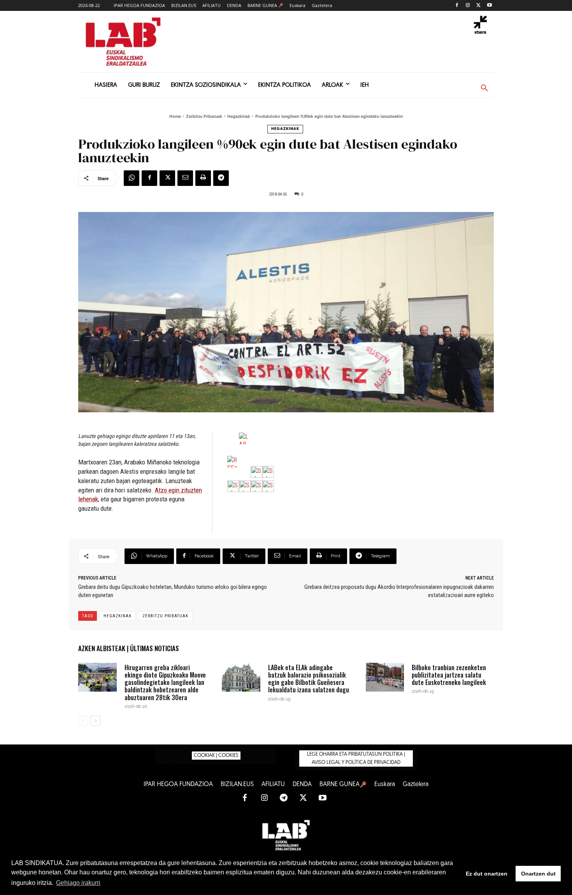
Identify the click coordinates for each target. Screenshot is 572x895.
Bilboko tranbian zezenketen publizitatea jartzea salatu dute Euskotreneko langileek (449, 675)
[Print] (203, 178)
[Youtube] (489, 5)
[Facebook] (457, 5)
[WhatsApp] (131, 178)
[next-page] (95, 721)
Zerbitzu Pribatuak (204, 117)
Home (175, 117)
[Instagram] (467, 5)
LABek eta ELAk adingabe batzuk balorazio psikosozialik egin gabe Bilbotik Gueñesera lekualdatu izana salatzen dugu (308, 679)
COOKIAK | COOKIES (216, 755)
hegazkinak (118, 615)
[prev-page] (83, 721)
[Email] (185, 178)
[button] (484, 88)
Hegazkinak (238, 117)
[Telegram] (221, 178)
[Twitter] (478, 5)
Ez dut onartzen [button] (486, 873)
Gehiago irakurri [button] (78, 882)
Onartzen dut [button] (538, 873)
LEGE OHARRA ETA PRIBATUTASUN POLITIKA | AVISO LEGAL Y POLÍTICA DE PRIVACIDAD (356, 758)
